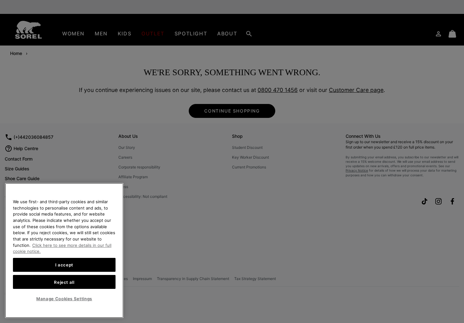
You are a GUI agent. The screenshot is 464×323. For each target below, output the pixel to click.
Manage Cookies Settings (64, 298)
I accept (64, 264)
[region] (64, 250)
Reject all (64, 281)
